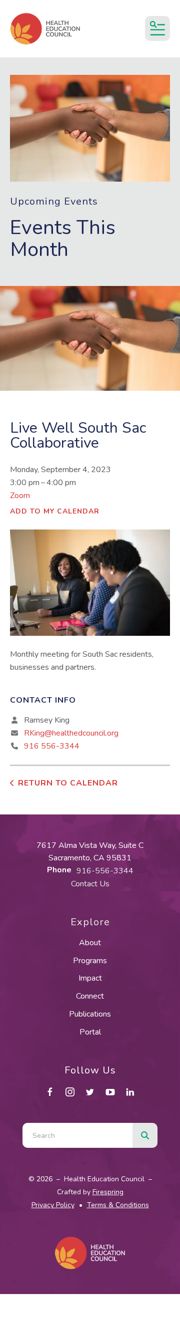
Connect (90, 996)
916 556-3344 (52, 746)
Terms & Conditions (118, 1205)
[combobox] (77, 1135)
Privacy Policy (53, 1205)
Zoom (20, 495)
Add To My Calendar (55, 511)
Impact (90, 978)
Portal (90, 1032)
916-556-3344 (105, 870)
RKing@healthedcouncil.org (71, 733)
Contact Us (90, 883)
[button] (157, 28)
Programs (90, 960)
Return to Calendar (68, 783)
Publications (90, 1014)
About (90, 942)
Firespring (108, 1192)
